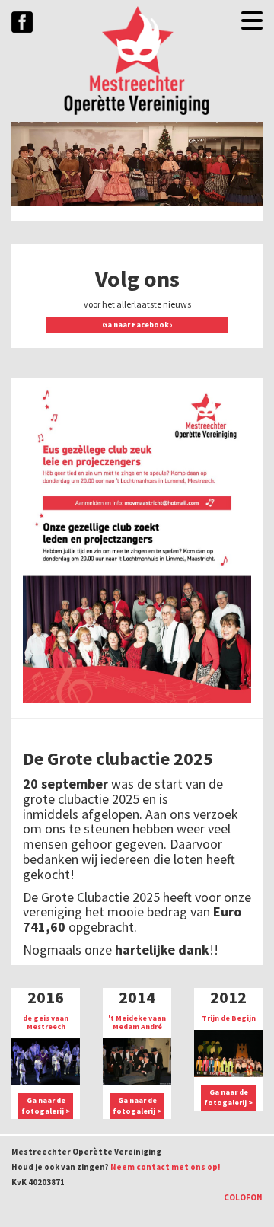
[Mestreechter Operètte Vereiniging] (137, 61)
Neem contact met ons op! (165, 1167)
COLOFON (243, 1197)
